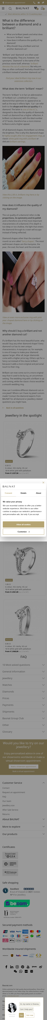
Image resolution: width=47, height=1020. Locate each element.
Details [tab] (24, 493)
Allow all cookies (23, 524)
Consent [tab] (8, 493)
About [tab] (38, 493)
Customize (22, 532)
